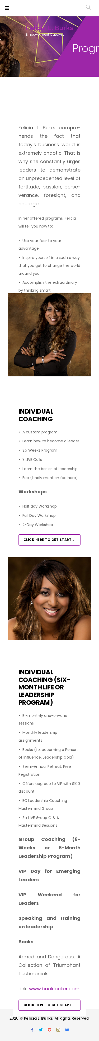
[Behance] (67, 1030)
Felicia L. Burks (49, 28)
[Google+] (49, 1030)
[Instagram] (58, 1030)
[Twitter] (41, 1030)
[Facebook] (32, 1030)
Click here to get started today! (52, 539)
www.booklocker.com (54, 988)
